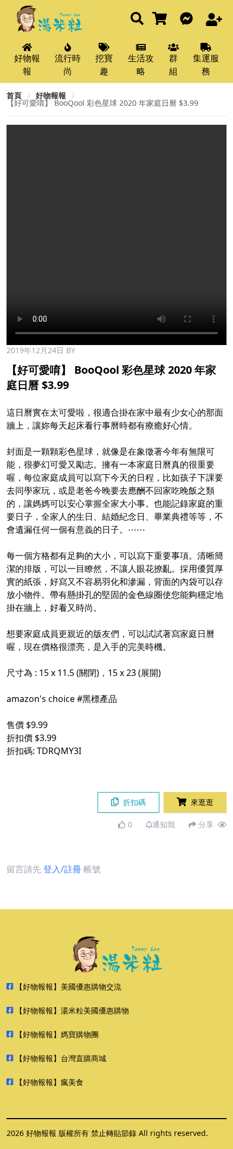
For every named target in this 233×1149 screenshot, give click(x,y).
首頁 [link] (14, 95)
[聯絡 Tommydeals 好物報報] (188, 19)
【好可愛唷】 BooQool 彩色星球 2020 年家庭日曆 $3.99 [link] (102, 103)
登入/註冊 (62, 869)
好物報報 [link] (51, 95)
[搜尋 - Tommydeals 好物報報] (137, 19)
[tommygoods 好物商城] (161, 19)
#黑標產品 (97, 699)
